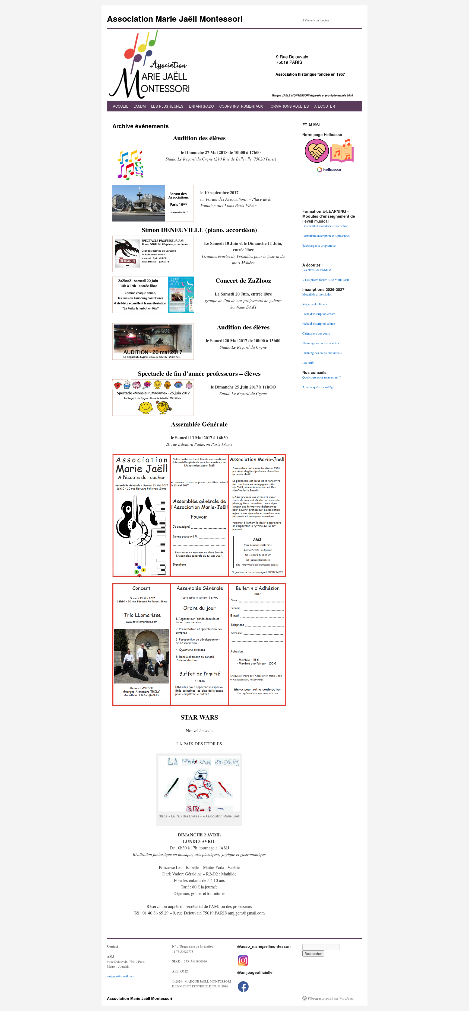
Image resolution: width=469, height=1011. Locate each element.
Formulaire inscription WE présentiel (326, 235)
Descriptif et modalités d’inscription (325, 226)
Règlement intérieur (314, 304)
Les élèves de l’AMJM (316, 270)
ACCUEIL (120, 106)
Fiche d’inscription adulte (318, 323)
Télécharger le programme (318, 245)
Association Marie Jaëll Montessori (175, 18)
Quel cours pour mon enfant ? (321, 377)
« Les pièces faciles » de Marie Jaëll (325, 279)
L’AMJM (140, 106)
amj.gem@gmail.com (120, 976)
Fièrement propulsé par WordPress (331, 998)
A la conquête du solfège (318, 387)
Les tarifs (308, 362)
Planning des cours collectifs (320, 343)
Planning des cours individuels (322, 353)
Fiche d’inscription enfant (318, 314)
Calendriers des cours (316, 333)
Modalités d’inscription (317, 294)
